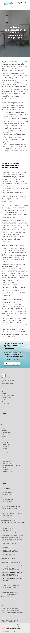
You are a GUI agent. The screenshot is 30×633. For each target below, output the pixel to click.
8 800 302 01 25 (21, 2)
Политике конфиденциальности (8, 631)
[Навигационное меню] (1, 7)
